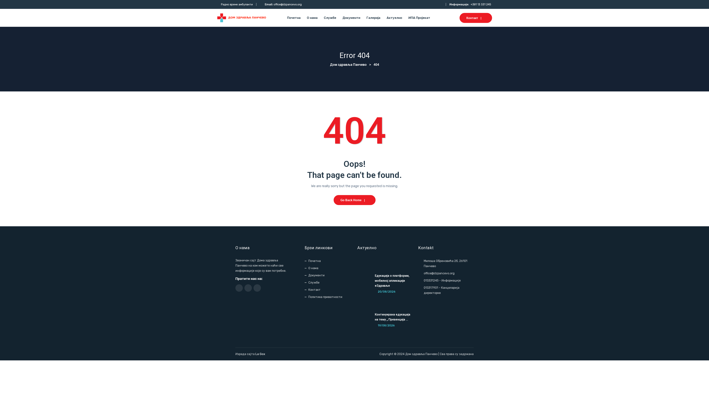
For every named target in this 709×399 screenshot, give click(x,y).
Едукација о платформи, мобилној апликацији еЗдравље (392, 280)
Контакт (472, 18)
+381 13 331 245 (481, 4)
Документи (351, 18)
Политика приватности (325, 297)
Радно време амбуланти (237, 4)
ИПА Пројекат (419, 18)
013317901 (431, 287)
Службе (330, 18)
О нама (312, 18)
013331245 (431, 280)
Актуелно (394, 18)
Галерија (373, 18)
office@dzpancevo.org (288, 4)
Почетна (294, 18)
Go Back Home (351, 200)
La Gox (260, 354)
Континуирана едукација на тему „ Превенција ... (392, 317)
